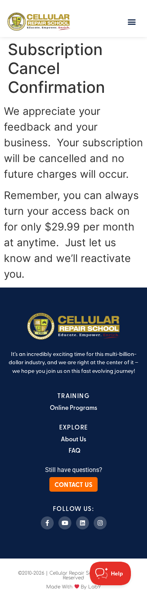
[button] (131, 21)
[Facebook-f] (47, 522)
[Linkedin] (82, 522)
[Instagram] (100, 522)
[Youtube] (64, 522)
